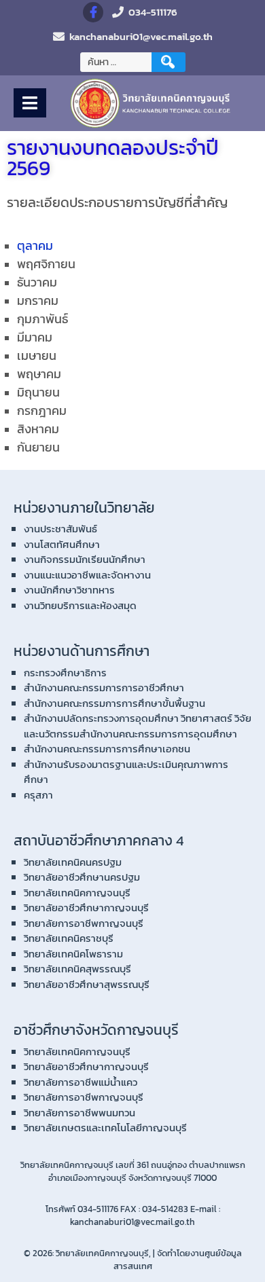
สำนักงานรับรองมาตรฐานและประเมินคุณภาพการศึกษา (126, 772)
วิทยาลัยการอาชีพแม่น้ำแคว (80, 1082)
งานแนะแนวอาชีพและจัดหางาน (87, 575)
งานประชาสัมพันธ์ (60, 528)
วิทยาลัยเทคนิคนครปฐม (73, 862)
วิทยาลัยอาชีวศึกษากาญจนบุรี (86, 907)
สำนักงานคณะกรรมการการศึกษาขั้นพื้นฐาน (114, 703)
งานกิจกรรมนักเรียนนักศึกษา (84, 559)
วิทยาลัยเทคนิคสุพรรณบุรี (77, 968)
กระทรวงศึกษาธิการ (65, 672)
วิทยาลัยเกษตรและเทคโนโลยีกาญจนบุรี (105, 1127)
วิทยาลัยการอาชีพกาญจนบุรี (83, 923)
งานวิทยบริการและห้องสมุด (80, 605)
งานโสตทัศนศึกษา (62, 544)
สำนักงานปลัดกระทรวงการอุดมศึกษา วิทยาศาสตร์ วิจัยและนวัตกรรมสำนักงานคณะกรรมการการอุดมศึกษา (137, 725)
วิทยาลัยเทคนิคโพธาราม (73, 954)
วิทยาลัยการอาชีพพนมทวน (79, 1112)
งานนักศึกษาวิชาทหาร (69, 590)
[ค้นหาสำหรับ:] (117, 62)
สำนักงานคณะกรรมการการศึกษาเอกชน (107, 748)
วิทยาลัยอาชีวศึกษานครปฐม (82, 877)
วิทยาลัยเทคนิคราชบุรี (68, 938)
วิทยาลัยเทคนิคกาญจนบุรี (77, 892)
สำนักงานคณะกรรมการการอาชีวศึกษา (104, 687)
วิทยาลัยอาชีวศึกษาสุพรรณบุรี (86, 984)
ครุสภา (38, 795)
